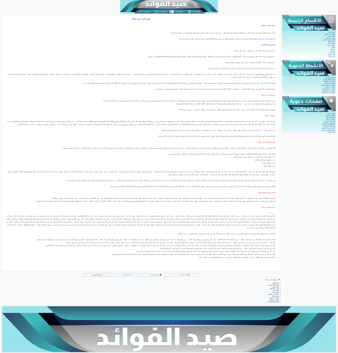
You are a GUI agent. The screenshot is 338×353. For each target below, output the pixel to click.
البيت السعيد (331, 54)
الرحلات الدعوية (330, 87)
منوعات (332, 49)
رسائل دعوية (331, 45)
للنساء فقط (331, 41)
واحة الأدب (331, 53)
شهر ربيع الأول (274, 288)
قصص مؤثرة (331, 113)
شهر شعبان (275, 292)
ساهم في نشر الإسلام (328, 92)
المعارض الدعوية (330, 121)
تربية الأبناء (331, 56)
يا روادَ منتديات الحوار (328, 128)
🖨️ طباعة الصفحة (184, 274)
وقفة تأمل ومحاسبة (329, 126)
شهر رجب (275, 290)
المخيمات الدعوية (329, 83)
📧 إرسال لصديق (98, 274)
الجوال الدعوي (330, 119)
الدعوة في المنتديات (329, 90)
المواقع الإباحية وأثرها (328, 124)
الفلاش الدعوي (330, 115)
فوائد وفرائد (331, 43)
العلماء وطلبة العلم (329, 40)
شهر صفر (276, 287)
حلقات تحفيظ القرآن (328, 89)
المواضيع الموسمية (273, 301)
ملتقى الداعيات (330, 38)
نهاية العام (276, 283)
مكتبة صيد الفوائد (329, 34)
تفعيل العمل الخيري (329, 79)
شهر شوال (275, 296)
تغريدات (332, 51)
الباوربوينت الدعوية (329, 123)
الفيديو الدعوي (330, 117)
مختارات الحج (274, 298)
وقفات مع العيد (274, 300)
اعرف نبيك (331, 32)
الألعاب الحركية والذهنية (328, 85)
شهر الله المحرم (273, 285)
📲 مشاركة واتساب (155, 274)
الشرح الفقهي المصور (328, 130)
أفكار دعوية (331, 36)
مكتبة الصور (331, 132)
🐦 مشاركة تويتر (127, 274)
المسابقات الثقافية (329, 81)
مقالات (333, 47)
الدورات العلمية (330, 77)
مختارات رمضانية (273, 294)
